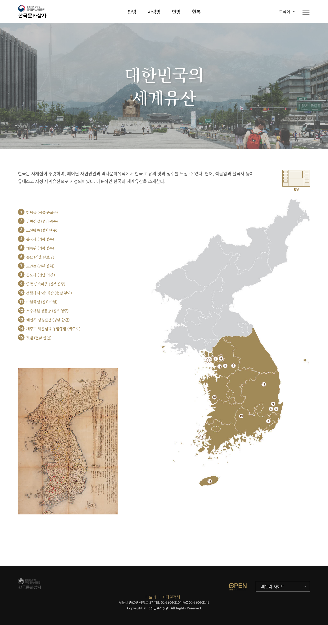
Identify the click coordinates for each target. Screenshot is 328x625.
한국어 (284, 11)
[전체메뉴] (306, 12)
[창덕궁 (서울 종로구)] (215, 358)
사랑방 (154, 11)
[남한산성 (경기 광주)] (225, 365)
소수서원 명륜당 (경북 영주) (47, 311)
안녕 (132, 11)
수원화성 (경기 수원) (41, 302)
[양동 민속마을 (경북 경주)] (273, 403)
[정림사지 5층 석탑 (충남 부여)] (214, 397)
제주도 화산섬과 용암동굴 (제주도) (53, 329)
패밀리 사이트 (273, 586)
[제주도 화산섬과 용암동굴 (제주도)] (209, 481)
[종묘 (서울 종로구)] (221, 358)
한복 (196, 11)
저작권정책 (171, 597)
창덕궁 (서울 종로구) (42, 212)
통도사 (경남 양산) (40, 275)
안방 (176, 11)
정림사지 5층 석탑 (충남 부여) (49, 293)
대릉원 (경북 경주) (40, 248)
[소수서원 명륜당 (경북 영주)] (263, 384)
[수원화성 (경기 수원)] (219, 366)
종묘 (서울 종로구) (40, 257)
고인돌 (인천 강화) (40, 266)
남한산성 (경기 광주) (42, 221)
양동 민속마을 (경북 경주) (45, 284)
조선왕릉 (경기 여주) (41, 230)
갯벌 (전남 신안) (38, 338)
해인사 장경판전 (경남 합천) (47, 320)
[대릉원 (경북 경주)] (276, 408)
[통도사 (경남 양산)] (268, 421)
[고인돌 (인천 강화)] (208, 360)
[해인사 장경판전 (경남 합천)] (241, 416)
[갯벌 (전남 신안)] (201, 437)
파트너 (150, 597)
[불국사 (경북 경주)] (271, 408)
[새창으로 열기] (238, 586)
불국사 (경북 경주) (40, 239)
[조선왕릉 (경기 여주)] (233, 365)
